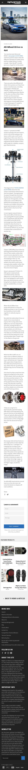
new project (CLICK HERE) (15, 56)
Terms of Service (6, 635)
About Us (4, 620)
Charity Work (5, 627)
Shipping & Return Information (10, 617)
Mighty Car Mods (8, 764)
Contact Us (5, 630)
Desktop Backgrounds (8, 622)
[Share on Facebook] (5, 494)
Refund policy (5, 638)
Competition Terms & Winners (10, 633)
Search (3, 612)
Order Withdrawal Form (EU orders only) (13, 645)
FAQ (3, 625)
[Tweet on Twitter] (8, 494)
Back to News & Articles (15, 598)
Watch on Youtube (7, 614)
